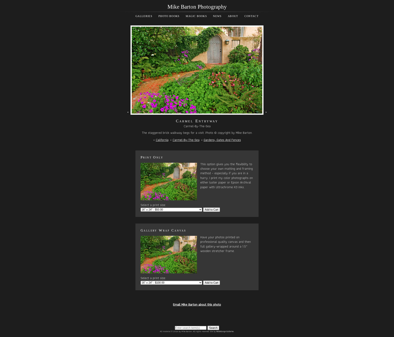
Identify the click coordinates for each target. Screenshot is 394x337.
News (217, 16)
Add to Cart (211, 209)
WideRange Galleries (225, 331)
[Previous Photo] (128, 112)
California (162, 139)
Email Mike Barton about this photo (197, 304)
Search (213, 327)
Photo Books (168, 16)
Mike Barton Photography (197, 7)
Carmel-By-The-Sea (186, 139)
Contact (251, 16)
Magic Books (196, 16)
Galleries (143, 16)
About (233, 16)
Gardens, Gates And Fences (222, 139)
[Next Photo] (197, 112)
